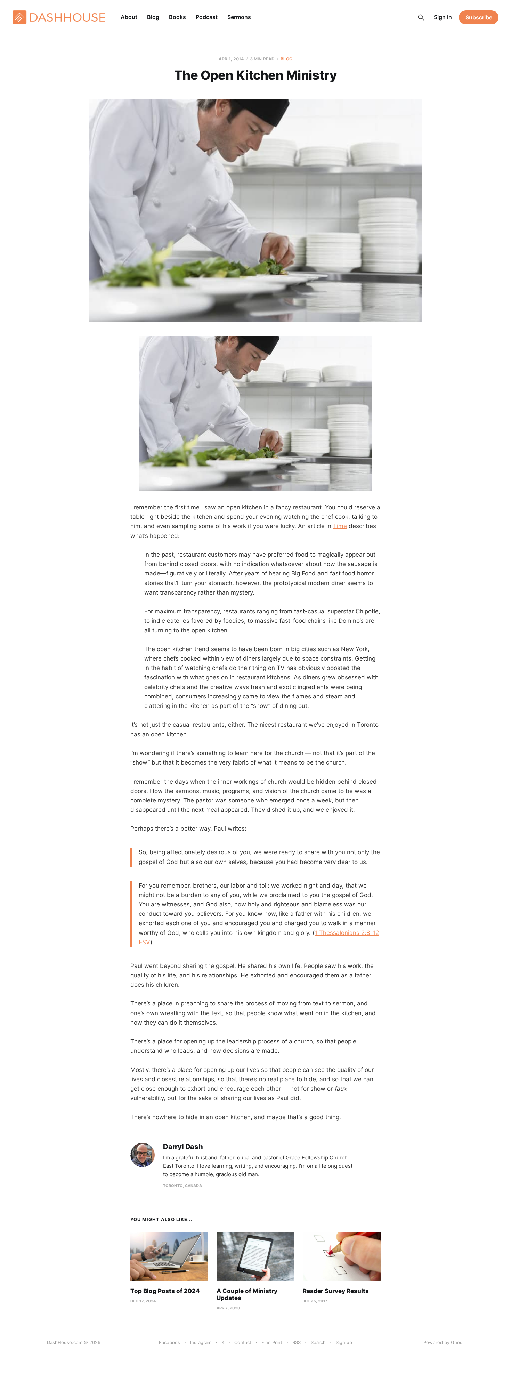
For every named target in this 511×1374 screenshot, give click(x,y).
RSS (296, 1342)
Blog (153, 17)
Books (177, 17)
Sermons (239, 17)
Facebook (169, 1342)
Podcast (207, 17)
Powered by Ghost (443, 1342)
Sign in (443, 17)
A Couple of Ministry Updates (247, 1294)
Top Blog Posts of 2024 (165, 1290)
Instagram (200, 1342)
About (129, 17)
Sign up (344, 1342)
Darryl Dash (183, 1147)
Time (340, 526)
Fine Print (271, 1342)
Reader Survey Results (336, 1290)
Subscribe (478, 17)
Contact (242, 1342)
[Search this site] (421, 17)
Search (318, 1342)
